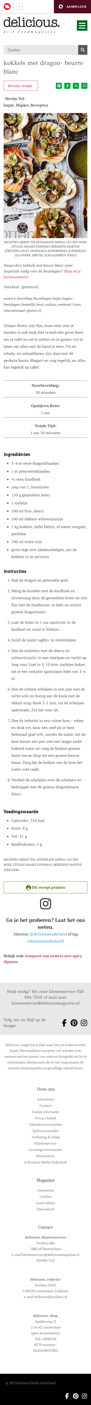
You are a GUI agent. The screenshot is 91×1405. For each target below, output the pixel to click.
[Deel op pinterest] (59, 86)
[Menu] (82, 25)
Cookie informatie (45, 1111)
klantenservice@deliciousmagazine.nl (46, 1003)
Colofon (46, 1196)
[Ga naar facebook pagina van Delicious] (63, 1022)
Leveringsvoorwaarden (45, 1149)
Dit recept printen (48, 887)
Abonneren (45, 1190)
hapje (9, 105)
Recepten (39, 105)
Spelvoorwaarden (45, 1130)
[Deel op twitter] (76, 86)
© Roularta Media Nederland (45, 1162)
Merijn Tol (14, 98)
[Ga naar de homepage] (32, 22)
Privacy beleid (45, 1118)
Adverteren (45, 1099)
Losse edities (45, 1202)
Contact (45, 1105)
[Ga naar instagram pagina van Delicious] (82, 1022)
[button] (72, 6)
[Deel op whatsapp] (84, 86)
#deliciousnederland (45, 941)
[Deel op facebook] (67, 86)
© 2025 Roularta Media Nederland (31, 1383)
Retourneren (45, 1156)
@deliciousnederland (48, 934)
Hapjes (22, 105)
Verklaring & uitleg (46, 1137)
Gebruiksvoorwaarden (45, 1124)
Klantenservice (45, 1143)
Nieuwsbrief (46, 1209)
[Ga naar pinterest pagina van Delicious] (72, 1022)
